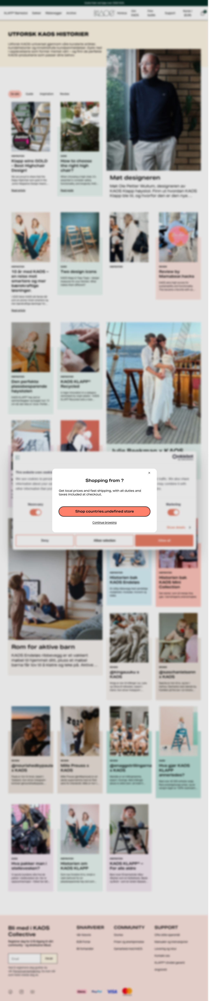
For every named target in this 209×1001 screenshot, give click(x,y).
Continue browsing (104, 522)
